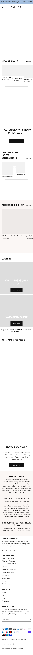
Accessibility (6, 578)
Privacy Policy (5, 639)
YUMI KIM (9, 648)
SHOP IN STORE (16, 465)
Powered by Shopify (17, 648)
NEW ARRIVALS (10, 61)
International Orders (8, 572)
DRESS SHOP (20, 174)
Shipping (5, 567)
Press (3, 598)
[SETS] (14, 164)
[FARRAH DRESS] (7, 70)
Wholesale (5, 601)
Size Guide (5, 575)
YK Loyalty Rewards (8, 561)
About (4, 592)
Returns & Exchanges (9, 569)
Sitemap (23, 639)
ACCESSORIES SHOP (13, 205)
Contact (4, 581)
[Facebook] (6, 550)
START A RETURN (8, 558)
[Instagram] (10, 550)
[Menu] (2, 7)
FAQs (3, 595)
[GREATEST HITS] (7, 168)
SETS (14, 168)
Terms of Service (15, 639)
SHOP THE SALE (16, 141)
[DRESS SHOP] (20, 167)
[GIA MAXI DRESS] (18, 70)
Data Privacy (6, 584)
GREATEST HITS (7, 177)
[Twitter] (2, 550)
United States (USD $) (8, 644)
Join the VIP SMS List (9, 564)
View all (28, 61)
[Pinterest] (14, 550)
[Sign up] (30, 619)
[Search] (26, 7)
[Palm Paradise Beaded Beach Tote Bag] (14, 221)
